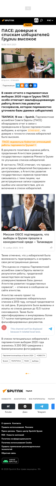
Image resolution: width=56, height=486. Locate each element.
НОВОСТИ (41, 355)
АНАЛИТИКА (20, 398)
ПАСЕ (26, 361)
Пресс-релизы (8, 431)
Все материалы (37, 398)
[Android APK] (10, 461)
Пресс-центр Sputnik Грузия (29, 431)
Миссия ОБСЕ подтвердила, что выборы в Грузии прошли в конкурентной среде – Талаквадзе (28, 238)
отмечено (33, 130)
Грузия (5, 361)
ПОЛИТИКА (16, 361)
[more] (51, 247)
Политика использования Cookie (16, 442)
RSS (3, 435)
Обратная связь (8, 453)
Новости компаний (15, 435)
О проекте (6, 423)
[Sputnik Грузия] (8, 21)
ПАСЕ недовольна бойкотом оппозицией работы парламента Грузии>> (26, 143)
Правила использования (12, 427)
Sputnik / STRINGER (11, 80)
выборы (35, 361)
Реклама (29, 427)
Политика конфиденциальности (16, 438)
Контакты (16, 423)
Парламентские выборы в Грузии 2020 (18, 355)
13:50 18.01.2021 (8, 44)
